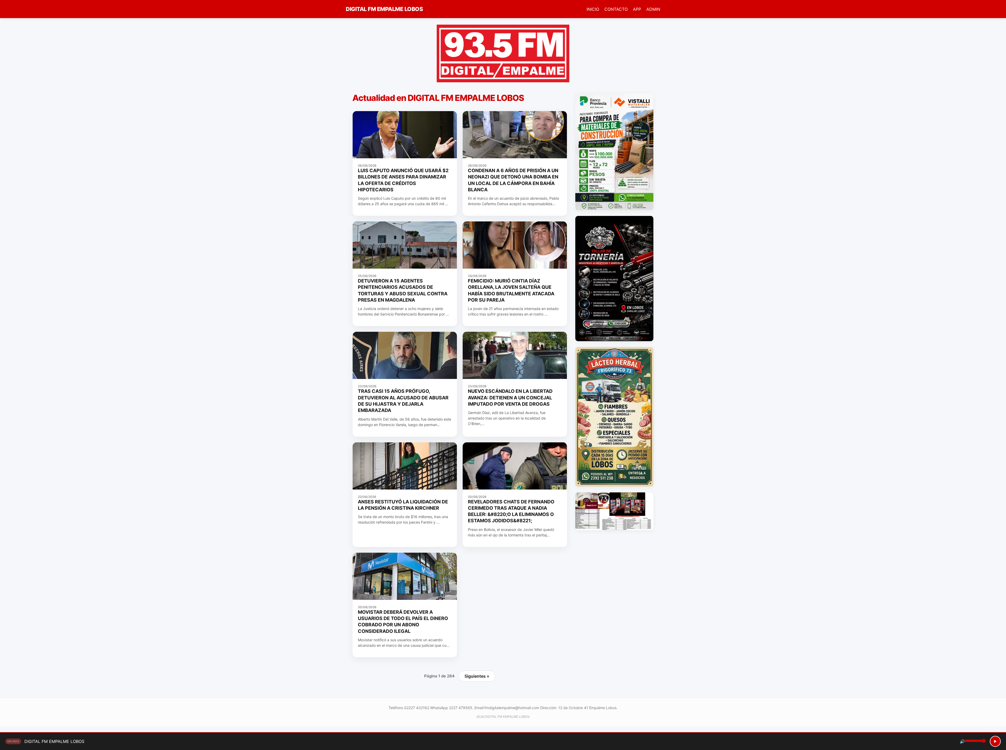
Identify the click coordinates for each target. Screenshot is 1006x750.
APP (637, 9)
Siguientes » (476, 676)
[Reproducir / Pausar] (995, 741)
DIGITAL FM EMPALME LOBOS (384, 9)
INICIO (593, 9)
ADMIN (653, 9)
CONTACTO (616, 9)
